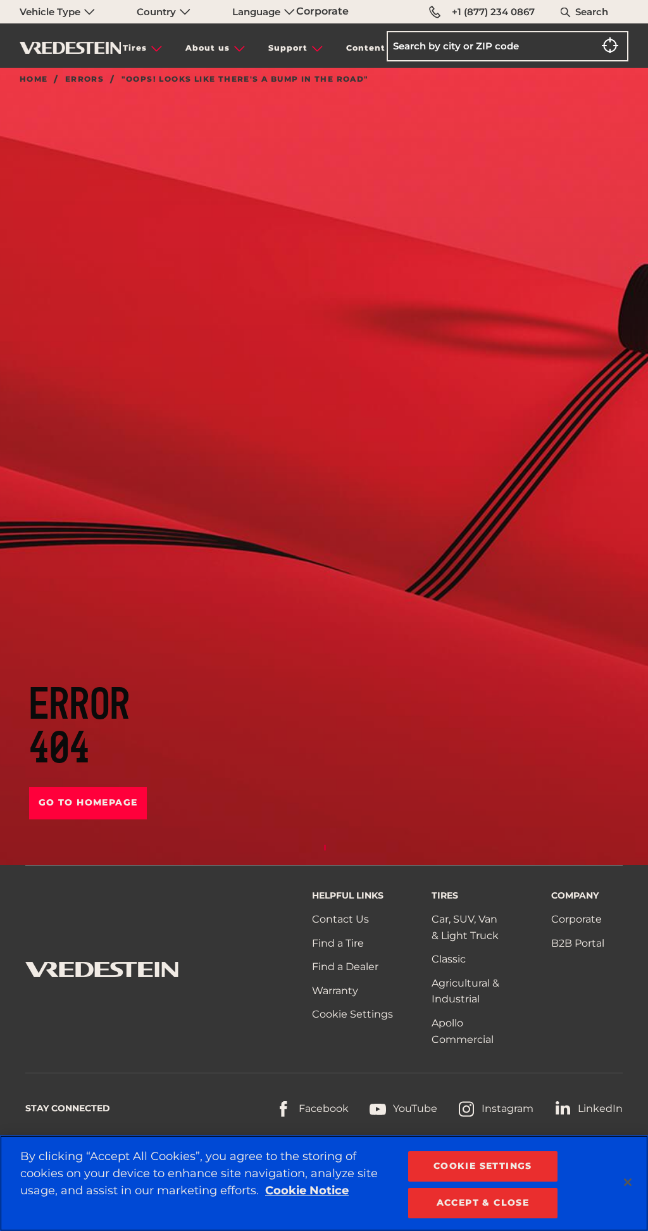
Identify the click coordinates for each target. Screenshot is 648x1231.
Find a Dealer (345, 967)
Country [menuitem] (157, 12)
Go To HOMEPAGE (88, 802)
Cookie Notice (307, 1190)
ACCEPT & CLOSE (483, 1202)
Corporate (322, 11)
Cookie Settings (352, 1014)
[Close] (628, 1182)
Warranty (335, 991)
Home (34, 79)
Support (288, 48)
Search (591, 12)
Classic (449, 959)
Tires (135, 48)
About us (207, 48)
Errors (84, 79)
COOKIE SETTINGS (482, 1165)
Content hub (377, 48)
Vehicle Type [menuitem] (51, 12)
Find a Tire (338, 943)
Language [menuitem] (257, 12)
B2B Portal (577, 943)
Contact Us (340, 919)
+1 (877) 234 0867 (493, 12)
